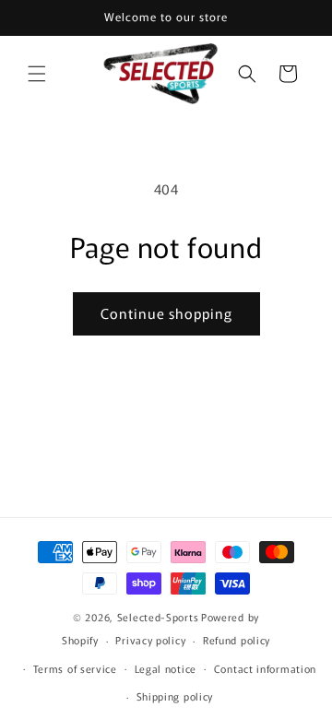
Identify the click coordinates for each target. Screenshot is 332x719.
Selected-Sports (158, 616)
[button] (37, 73)
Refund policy (236, 639)
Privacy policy (150, 639)
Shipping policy (175, 696)
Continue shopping (166, 313)
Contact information (265, 668)
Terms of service (75, 668)
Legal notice (165, 668)
